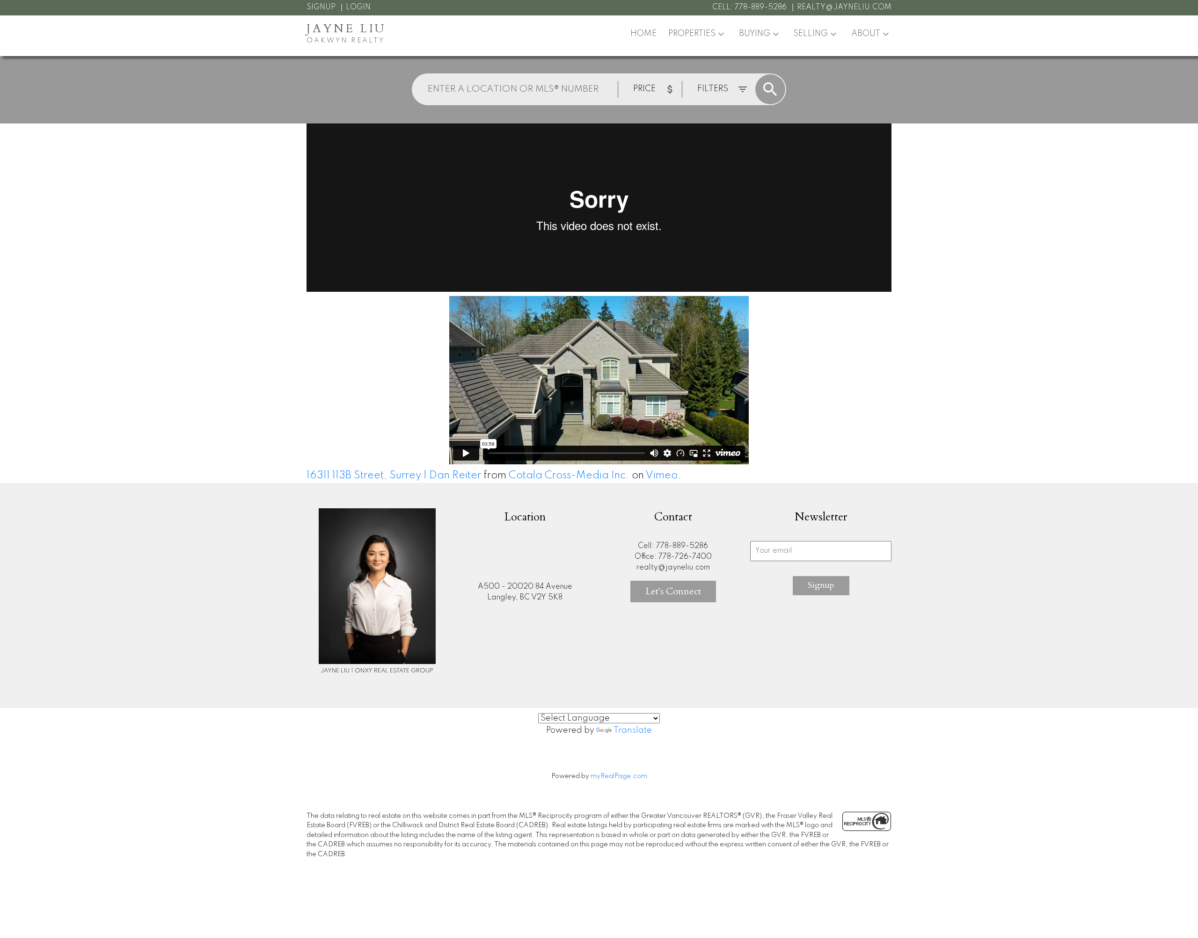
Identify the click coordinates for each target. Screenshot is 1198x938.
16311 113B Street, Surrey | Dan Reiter (394, 475)
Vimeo (661, 475)
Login (358, 7)
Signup (321, 7)
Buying (754, 33)
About (865, 33)
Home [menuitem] (643, 33)
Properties (692, 33)
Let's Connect (673, 591)
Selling (810, 33)
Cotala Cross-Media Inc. (569, 475)
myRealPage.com (619, 776)
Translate (633, 730)
